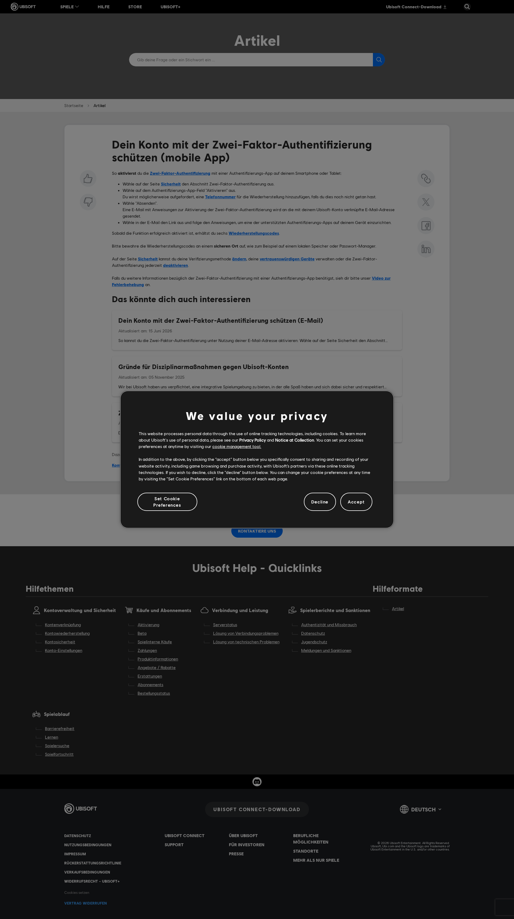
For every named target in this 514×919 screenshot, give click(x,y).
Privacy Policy (252, 439)
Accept (356, 501)
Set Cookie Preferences (167, 501)
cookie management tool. (236, 446)
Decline (319, 501)
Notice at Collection (294, 439)
